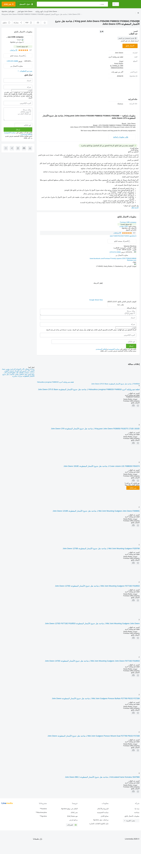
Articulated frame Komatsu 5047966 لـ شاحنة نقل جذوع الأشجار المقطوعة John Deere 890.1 (102, 777)
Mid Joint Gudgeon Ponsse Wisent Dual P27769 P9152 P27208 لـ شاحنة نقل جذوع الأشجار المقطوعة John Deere (94, 736)
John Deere (119, 53)
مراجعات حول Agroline (101, 820)
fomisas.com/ (131, 260)
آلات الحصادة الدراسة (17, 369)
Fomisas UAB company (128, 222)
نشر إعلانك (132, 488)
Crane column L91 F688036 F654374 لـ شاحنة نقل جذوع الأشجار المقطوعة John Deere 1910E (102, 466)
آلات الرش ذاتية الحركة (22, 371)
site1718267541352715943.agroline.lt (123, 236)
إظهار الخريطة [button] (98, 283)
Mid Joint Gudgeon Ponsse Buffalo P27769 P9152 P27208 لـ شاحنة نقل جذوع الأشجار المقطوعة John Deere (96, 698)
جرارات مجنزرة (17, 376)
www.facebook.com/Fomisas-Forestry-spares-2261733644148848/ (113, 258)
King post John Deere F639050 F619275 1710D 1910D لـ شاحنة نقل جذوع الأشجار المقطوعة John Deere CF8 (95, 429)
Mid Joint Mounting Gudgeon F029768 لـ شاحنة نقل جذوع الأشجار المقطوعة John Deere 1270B (101, 548)
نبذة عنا (137, 809)
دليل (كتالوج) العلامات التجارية (99, 823)
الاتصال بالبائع (130, 46)
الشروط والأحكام (103, 809)
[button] (44, 23)
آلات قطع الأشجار (12, 372)
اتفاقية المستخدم (101, 349)
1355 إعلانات (123, 226)
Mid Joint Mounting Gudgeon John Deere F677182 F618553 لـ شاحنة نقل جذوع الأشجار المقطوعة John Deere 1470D (92, 661)
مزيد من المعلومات (26, 71)
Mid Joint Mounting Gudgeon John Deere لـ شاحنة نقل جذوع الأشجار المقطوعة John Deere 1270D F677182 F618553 (92, 623)
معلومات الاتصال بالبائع (132, 816)
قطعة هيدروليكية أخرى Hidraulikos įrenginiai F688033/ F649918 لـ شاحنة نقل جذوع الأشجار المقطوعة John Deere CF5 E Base (89, 389)
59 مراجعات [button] (117, 233)
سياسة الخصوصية (114, 349)
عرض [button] (123, 252)
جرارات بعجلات (29, 369)
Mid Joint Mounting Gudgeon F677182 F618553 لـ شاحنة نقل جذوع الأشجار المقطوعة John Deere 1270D (97, 586)
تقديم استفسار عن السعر (126, 38)
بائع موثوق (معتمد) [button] (126, 224)
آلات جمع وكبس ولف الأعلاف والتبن (19, 373)
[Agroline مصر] (130, 4)
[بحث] (105, 4)
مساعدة (136, 812)
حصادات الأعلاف (23, 372)
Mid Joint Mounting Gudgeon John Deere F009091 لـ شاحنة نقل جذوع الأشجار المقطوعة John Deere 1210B (96, 511)
